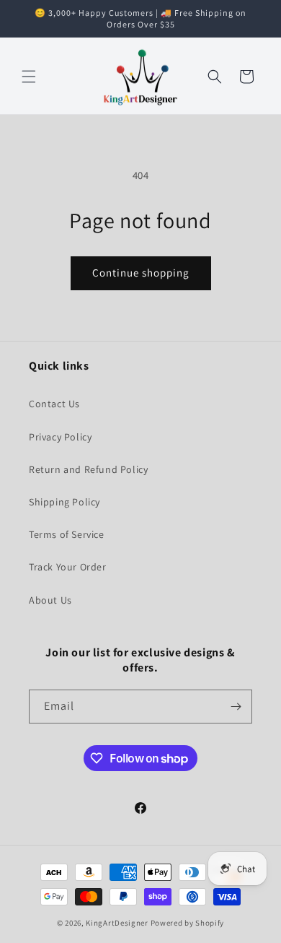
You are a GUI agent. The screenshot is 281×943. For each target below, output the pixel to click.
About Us (50, 600)
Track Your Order (68, 566)
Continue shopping (140, 272)
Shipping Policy (64, 501)
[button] (29, 76)
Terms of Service (66, 534)
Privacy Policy (60, 436)
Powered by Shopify (188, 923)
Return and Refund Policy (88, 469)
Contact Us (54, 403)
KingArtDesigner (117, 923)
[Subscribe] (235, 706)
